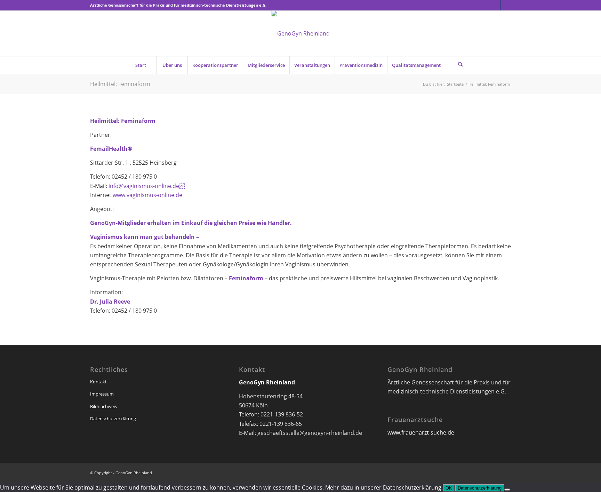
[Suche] (460, 65)
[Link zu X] (495, 5)
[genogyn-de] (301, 33)
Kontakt (98, 381)
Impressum (102, 394)
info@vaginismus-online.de (146, 186)
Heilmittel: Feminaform (120, 84)
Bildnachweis (103, 406)
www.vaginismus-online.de (147, 195)
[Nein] (507, 490)
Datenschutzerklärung (113, 418)
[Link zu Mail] (505, 5)
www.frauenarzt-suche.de (420, 432)
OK (449, 488)
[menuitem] (140, 65)
